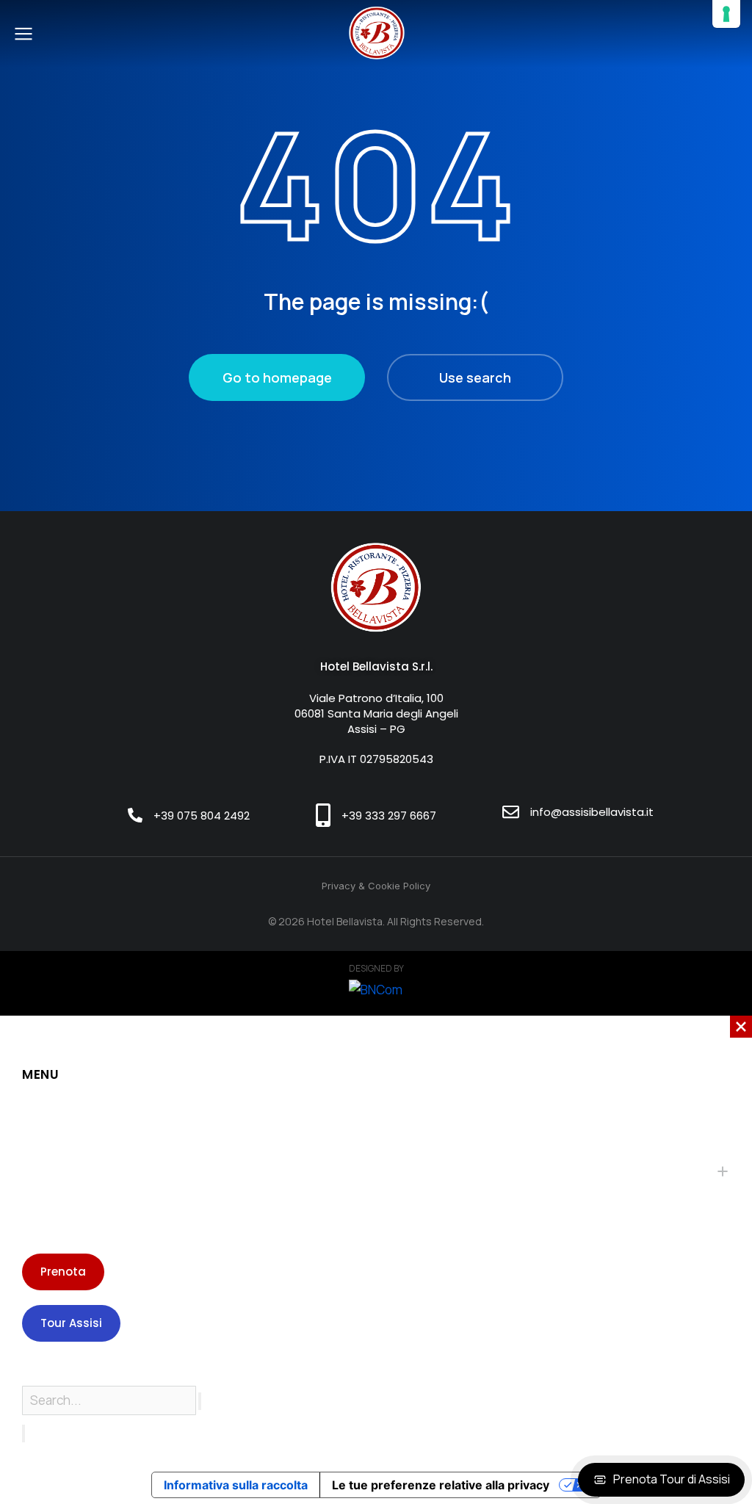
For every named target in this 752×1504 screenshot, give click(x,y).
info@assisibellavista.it (592, 812)
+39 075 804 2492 (201, 815)
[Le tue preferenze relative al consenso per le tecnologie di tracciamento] (726, 14)
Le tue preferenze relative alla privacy (440, 1485)
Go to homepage (277, 377)
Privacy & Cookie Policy (376, 886)
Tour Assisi (71, 1323)
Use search (475, 377)
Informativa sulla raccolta (236, 1485)
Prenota (63, 1271)
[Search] (23, 1433)
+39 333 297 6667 (388, 815)
